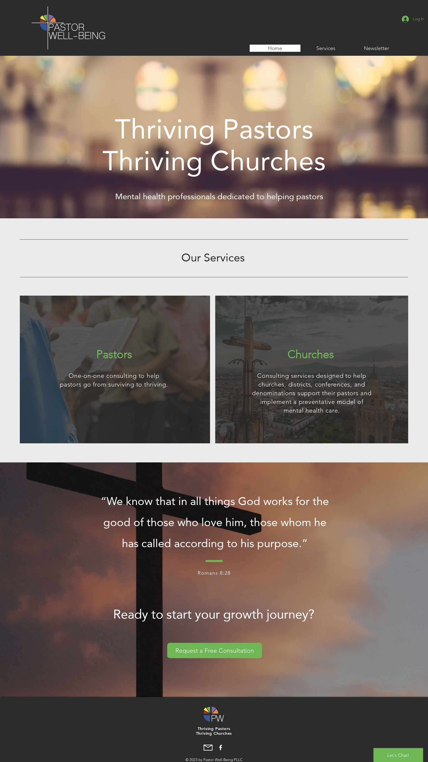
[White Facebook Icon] (220, 747)
